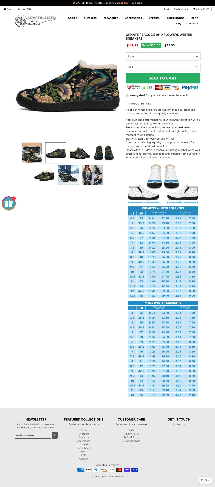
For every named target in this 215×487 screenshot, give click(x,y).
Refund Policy (131, 437)
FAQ (178, 23)
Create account (181, 9)
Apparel (154, 18)
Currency (21, 9)
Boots (72, 18)
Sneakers (90, 18)
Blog (194, 18)
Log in (167, 9)
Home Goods (175, 18)
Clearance (111, 18)
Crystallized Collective (112, 476)
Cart (203, 9)
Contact (192, 23)
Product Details (140, 103)
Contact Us (179, 424)
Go (55, 435)
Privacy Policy (131, 433)
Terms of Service (131, 441)
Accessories (133, 18)
